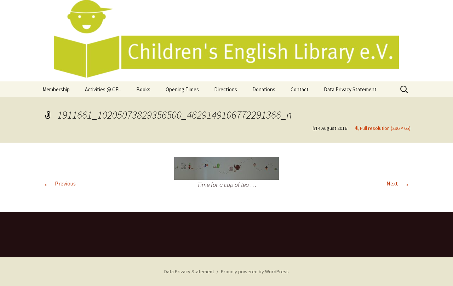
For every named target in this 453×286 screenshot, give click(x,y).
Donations (263, 89)
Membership (56, 89)
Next (398, 183)
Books (143, 89)
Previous (59, 183)
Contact (300, 89)
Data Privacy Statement (350, 89)
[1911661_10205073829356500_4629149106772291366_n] (226, 167)
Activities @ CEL (103, 89)
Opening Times (182, 89)
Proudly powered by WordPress (255, 271)
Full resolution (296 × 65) (385, 128)
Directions (225, 89)
